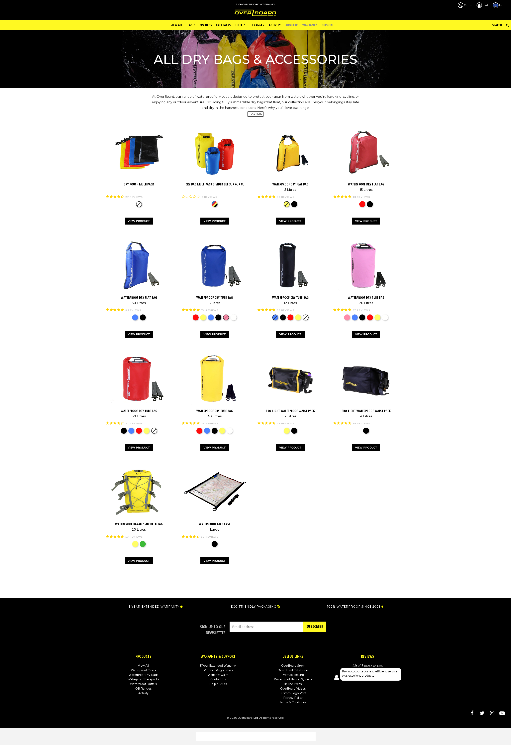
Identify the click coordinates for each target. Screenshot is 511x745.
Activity (143, 693)
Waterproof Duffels (143, 684)
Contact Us (218, 679)
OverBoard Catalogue (293, 670)
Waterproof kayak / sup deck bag (139, 526)
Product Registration (218, 670)
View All (143, 665)
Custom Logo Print (292, 693)
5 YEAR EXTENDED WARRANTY (154, 606)
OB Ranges (143, 688)
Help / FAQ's (218, 684)
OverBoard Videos (293, 688)
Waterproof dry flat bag (290, 187)
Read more (255, 114)
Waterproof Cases (143, 670)
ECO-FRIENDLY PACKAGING (253, 606)
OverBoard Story (293, 665)
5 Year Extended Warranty (218, 665)
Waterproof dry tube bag (214, 300)
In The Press (293, 684)
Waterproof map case (214, 526)
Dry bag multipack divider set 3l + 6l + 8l (214, 184)
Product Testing (293, 675)
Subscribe (314, 626)
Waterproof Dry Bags (143, 675)
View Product (139, 221)
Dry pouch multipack (139, 184)
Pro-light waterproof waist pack (290, 413)
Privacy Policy (293, 698)
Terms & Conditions (292, 702)
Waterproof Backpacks (143, 679)
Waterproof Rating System (293, 679)
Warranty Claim (218, 675)
